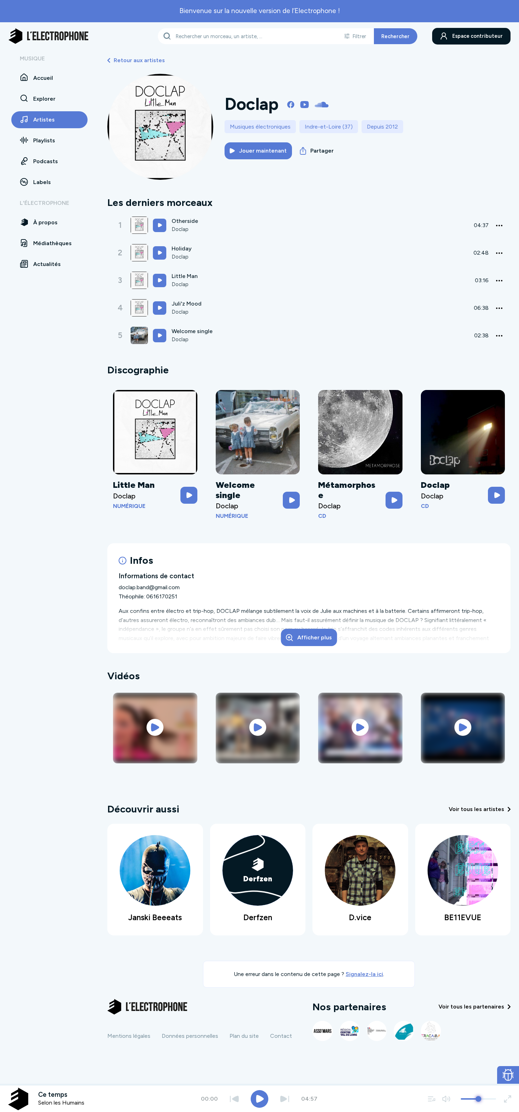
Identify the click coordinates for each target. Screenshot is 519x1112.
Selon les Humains (61, 1102)
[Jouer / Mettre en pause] (259, 1099)
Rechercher (395, 36)
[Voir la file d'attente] (432, 1098)
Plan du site (244, 1036)
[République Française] (377, 1031)
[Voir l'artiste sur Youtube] (304, 104)
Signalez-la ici (364, 974)
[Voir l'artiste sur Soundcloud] (322, 104)
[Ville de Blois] (404, 1031)
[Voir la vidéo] (155, 727)
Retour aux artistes (139, 60)
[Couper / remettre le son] (446, 1098)
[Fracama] (431, 1031)
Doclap (180, 229)
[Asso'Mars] (322, 1031)
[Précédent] (234, 1098)
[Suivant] (285, 1098)
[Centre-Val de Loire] (350, 1031)
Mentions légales (128, 1036)
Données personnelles (190, 1036)
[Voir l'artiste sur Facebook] (290, 104)
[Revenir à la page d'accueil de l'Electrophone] (48, 36)
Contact (281, 1036)
